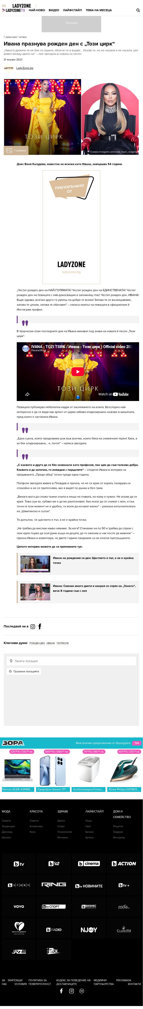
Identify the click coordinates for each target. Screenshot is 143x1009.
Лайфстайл (72, 10)
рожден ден (37, 643)
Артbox (23, 37)
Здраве (62, 811)
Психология (64, 831)
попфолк (63, 643)
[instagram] (71, 991)
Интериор (119, 837)
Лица (88, 820)
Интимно (62, 837)
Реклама (122, 980)
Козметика (36, 826)
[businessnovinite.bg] (89, 906)
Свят (88, 826)
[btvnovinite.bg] (89, 885)
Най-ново (37, 10)
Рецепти (118, 826)
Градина (118, 831)
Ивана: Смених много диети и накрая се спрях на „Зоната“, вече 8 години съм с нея (94, 588)
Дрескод (7, 831)
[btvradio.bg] (54, 928)
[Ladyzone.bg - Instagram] (33, 626)
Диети (61, 820)
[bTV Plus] (124, 885)
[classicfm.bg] (124, 928)
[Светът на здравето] (19, 928)
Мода (6, 811)
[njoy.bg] (89, 928)
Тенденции (8, 826)
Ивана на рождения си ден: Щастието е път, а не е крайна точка (93, 560)
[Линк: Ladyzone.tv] (13, 10)
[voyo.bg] (19, 906)
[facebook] (61, 991)
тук (137, 743)
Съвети (6, 820)
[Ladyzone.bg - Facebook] (39, 635)
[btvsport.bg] (54, 906)
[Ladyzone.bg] (26, 6)
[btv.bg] (19, 863)
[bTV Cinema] (89, 863)
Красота (36, 811)
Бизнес (89, 831)
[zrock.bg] (54, 949)
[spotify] (81, 991)
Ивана (86, 164)
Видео (54, 10)
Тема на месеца (99, 10)
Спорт (61, 826)
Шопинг (6, 837)
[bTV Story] (19, 885)
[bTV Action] (124, 863)
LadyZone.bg (24, 68)
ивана (51, 643)
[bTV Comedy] (54, 863)
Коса (32, 831)
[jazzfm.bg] (19, 949)
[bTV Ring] (54, 885)
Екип (11, 980)
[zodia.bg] (124, 906)
